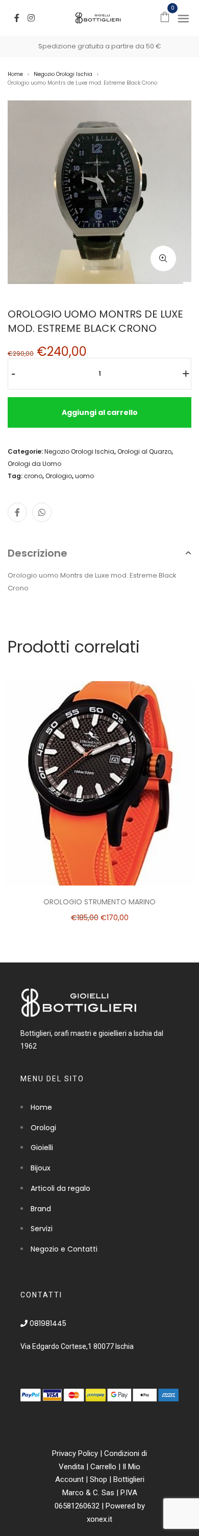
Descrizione (37, 553)
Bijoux (41, 1168)
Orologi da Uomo (34, 463)
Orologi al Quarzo (144, 451)
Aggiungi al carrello (100, 412)
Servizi (42, 1228)
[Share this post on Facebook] (17, 512)
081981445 (47, 1323)
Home (15, 74)
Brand (41, 1209)
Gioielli (42, 1147)
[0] (165, 16)
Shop (98, 1479)
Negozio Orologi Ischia (63, 74)
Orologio (58, 476)
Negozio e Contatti (64, 1249)
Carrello (103, 1466)
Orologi (43, 1128)
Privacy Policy (75, 1453)
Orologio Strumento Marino (99, 902)
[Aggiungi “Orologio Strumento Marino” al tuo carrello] (125, 781)
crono (33, 476)
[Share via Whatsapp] (42, 512)
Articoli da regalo (60, 1188)
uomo (84, 476)
